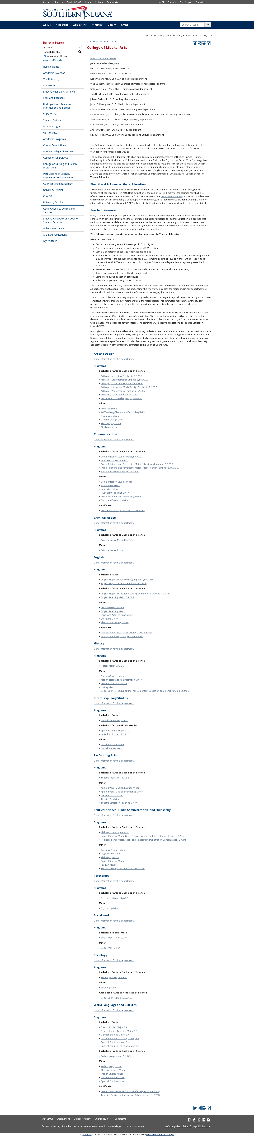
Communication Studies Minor (116, 481)
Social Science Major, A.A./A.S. (116, 997)
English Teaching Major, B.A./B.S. (117, 597)
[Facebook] (189, 1119)
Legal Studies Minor (111, 853)
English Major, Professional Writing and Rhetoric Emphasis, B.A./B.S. (136, 593)
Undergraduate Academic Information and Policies (57, 105)
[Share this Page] (199, 43)
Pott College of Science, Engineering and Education (58, 175)
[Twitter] (194, 1119)
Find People (185, 2)
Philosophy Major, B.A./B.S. (115, 832)
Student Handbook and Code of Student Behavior (61, 220)
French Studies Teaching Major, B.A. (119, 1031)
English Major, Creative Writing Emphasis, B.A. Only (127, 579)
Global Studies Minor (112, 748)
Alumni (88, 2)
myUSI (161, 2)
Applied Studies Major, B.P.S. (116, 730)
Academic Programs (54, 139)
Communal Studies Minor (114, 683)
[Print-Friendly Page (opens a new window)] (204, 43)
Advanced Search (52, 60)
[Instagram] (208, 1119)
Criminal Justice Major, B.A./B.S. (117, 540)
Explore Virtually (82, 1118)
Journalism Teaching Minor (115, 492)
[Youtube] (199, 1119)
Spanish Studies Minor (113, 1081)
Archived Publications (55, 234)
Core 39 (47, 196)
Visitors (99, 2)
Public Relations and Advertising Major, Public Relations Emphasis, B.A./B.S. (140, 467)
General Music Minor (112, 795)
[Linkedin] (204, 1119)
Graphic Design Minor (112, 419)
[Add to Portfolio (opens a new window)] (195, 43)
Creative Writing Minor (112, 607)
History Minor (108, 687)
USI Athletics (50, 132)
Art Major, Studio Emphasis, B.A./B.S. (119, 394)
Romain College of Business (59, 151)
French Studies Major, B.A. (114, 1027)
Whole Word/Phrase (57, 56)
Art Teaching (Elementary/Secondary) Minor (123, 412)
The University (51, 79)
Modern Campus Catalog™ (160, 1134)
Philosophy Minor (110, 857)
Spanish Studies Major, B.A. (115, 1042)
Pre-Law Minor (108, 864)
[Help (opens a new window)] (208, 43)
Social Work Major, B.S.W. (114, 937)
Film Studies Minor (110, 485)
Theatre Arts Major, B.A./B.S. (115, 777)
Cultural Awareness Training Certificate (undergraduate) (130, 1091)
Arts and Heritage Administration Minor (121, 679)
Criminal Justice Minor (112, 550)
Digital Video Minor (110, 416)
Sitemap (172, 2)
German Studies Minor (113, 1077)
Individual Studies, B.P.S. (113, 734)
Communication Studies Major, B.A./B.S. (121, 456)
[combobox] (178, 35)
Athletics (97, 24)
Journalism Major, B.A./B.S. (114, 460)
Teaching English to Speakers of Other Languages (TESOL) (131, 1095)
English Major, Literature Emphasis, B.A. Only (124, 583)
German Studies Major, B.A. (115, 1034)
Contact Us (120, 1118)
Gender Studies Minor (112, 744)
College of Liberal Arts (55, 157)
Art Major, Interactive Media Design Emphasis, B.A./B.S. (129, 387)
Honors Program (52, 126)
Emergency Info (103, 1118)
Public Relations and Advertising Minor (121, 496)
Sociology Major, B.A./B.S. (114, 977)
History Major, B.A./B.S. (112, 665)
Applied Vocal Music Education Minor (120, 787)
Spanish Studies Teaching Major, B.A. (120, 1045)
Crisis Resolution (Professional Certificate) (123, 510)
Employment (63, 1118)
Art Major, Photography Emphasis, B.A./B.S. (123, 390)
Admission (49, 85)
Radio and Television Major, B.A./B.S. (120, 471)
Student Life (50, 114)
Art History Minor (109, 408)
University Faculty (53, 202)
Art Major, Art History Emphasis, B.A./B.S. (122, 376)
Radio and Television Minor (115, 500)
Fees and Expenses (54, 97)
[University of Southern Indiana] (77, 12)
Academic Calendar (54, 73)
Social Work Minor (110, 947)
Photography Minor (111, 423)
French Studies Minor (112, 1073)
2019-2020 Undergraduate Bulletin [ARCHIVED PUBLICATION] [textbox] (176, 35)
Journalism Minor (110, 489)
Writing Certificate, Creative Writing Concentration (126, 632)
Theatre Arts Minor (110, 799)
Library (112, 24)
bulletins (87, 1134)
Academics (62, 24)
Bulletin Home (51, 66)
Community (112, 2)
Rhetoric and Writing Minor (115, 622)
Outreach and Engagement (58, 183)
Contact (199, 2)
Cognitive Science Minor (113, 849)
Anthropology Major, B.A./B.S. (116, 1056)
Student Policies (52, 120)
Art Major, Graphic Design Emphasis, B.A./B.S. (124, 379)
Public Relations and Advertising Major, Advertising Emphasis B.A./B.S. (137, 464)
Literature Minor (109, 618)
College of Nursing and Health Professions (60, 165)
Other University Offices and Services (59, 210)
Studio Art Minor (109, 427)
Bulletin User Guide (53, 228)
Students (47, 2)
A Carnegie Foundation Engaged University (187, 1126)
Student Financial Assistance (59, 91)
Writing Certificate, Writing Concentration (122, 636)
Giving (124, 24)
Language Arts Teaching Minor (117, 614)
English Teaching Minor (113, 611)
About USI (48, 1118)
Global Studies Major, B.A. (114, 720)
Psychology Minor (110, 908)
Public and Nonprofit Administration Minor (123, 868)
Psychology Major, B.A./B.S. (115, 898)
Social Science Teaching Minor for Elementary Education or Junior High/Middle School (145, 690)
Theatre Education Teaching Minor (119, 802)
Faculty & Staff (74, 2)
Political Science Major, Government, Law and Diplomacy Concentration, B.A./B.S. (143, 835)
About (47, 24)
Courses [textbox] (48, 47)
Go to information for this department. (114, 358)
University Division (53, 189)
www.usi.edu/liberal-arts (103, 58)
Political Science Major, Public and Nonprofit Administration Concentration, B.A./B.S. (144, 839)
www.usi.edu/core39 (171, 196)
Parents (59, 2)
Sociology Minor (109, 987)
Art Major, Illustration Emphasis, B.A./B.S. (122, 383)
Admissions (80, 24)
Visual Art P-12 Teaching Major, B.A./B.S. (121, 398)
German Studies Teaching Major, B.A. (120, 1038)
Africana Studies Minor (113, 675)
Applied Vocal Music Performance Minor (122, 791)
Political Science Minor (112, 861)
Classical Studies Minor (113, 1069)
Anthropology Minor (111, 1066)
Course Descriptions (54, 145)
